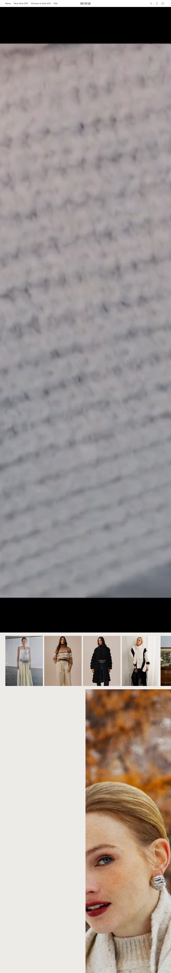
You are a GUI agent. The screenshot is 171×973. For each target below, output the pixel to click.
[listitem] (55, 3)
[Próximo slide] (163, 661)
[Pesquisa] (151, 3)
